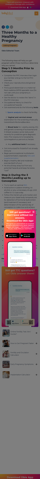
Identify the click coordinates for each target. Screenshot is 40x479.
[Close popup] (33, 212)
